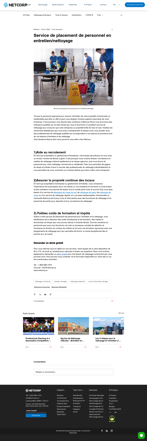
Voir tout (121, 313)
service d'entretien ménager (98, 281)
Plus (99, 15)
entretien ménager (60, 281)
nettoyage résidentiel (77, 281)
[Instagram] (111, 430)
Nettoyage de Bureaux (42, 15)
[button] (88, 4)
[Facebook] (102, 430)
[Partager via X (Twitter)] (40, 294)
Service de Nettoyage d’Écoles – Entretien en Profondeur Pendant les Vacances (71, 339)
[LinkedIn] (106, 430)
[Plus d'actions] (112, 29)
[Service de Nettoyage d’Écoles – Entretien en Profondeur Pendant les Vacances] (73, 326)
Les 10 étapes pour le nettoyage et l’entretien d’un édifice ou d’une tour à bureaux (108, 339)
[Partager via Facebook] (35, 294)
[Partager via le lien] (51, 294)
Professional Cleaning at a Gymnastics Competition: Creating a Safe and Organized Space (38, 339)
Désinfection (76, 15)
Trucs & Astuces (61, 15)
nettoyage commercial (42, 281)
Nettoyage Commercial (42, 287)
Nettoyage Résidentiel (59, 287)
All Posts (26, 15)
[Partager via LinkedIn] (45, 294)
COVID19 (89, 15)
